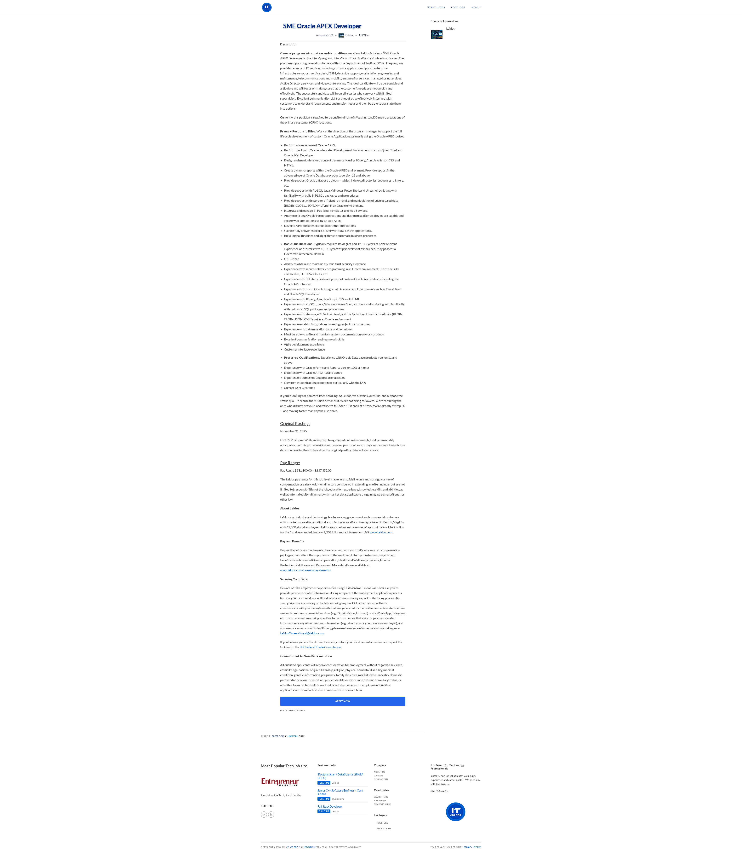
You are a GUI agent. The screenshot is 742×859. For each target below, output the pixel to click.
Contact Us (381, 779)
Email (302, 736)
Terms (477, 847)
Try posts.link (382, 804)
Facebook (278, 736)
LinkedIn (292, 736)
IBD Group (310, 847)
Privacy (468, 847)
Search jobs (381, 797)
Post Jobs (458, 7)
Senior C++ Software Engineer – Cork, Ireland (340, 792)
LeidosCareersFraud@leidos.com (302, 633)
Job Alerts (380, 800)
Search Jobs (436, 7)
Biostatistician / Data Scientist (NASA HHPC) (340, 776)
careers (378, 775)
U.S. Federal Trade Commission (320, 647)
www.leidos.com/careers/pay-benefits (305, 570)
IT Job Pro (292, 847)
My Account (384, 828)
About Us (379, 772)
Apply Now (342, 701)
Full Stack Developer (330, 806)
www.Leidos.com (381, 532)
